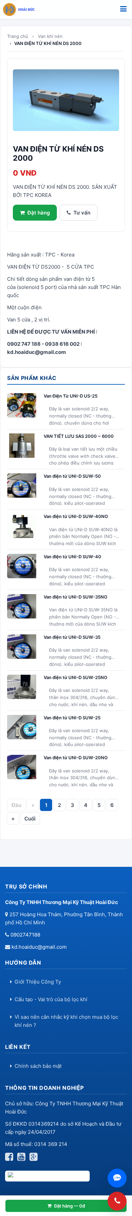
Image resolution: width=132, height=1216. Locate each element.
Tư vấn (81, 212)
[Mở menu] (123, 10)
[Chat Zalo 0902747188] (117, 1178)
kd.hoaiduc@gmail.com (39, 947)
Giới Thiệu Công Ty (38, 981)
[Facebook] (10, 1158)
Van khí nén (50, 36)
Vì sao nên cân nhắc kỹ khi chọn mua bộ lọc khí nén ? (66, 1021)
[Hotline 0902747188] (117, 1201)
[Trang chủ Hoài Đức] (21, 9)
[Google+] (34, 1158)
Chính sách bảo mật (38, 1066)
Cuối (30, 818)
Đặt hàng (38, 212)
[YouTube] (22, 1158)
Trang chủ (17, 36)
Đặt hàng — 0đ (69, 1206)
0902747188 (25, 934)
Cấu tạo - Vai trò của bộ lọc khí (51, 999)
